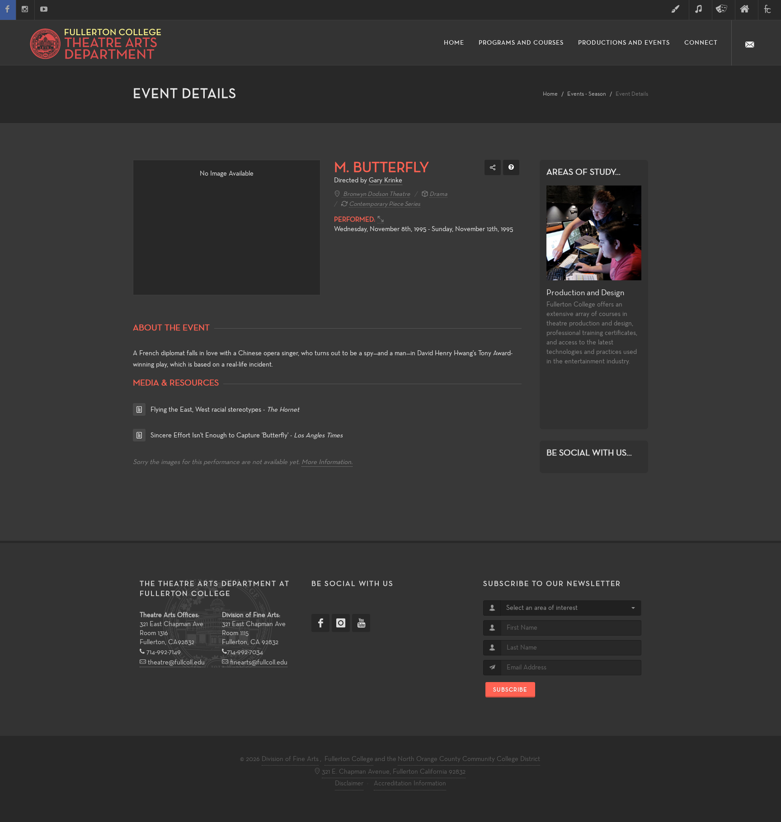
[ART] (677, 10)
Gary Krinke (385, 180)
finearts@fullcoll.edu (257, 662)
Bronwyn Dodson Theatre (376, 194)
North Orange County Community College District (469, 759)
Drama (438, 194)
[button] (570, 608)
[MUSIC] (700, 10)
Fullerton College (349, 759)
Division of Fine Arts (290, 759)
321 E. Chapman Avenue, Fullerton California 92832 (394, 772)
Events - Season (586, 94)
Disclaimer (349, 783)
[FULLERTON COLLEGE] (769, 10)
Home (550, 94)
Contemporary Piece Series (384, 204)
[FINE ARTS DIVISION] (746, 10)
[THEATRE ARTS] (723, 10)
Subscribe (510, 689)
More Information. (327, 462)
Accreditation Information (410, 783)
